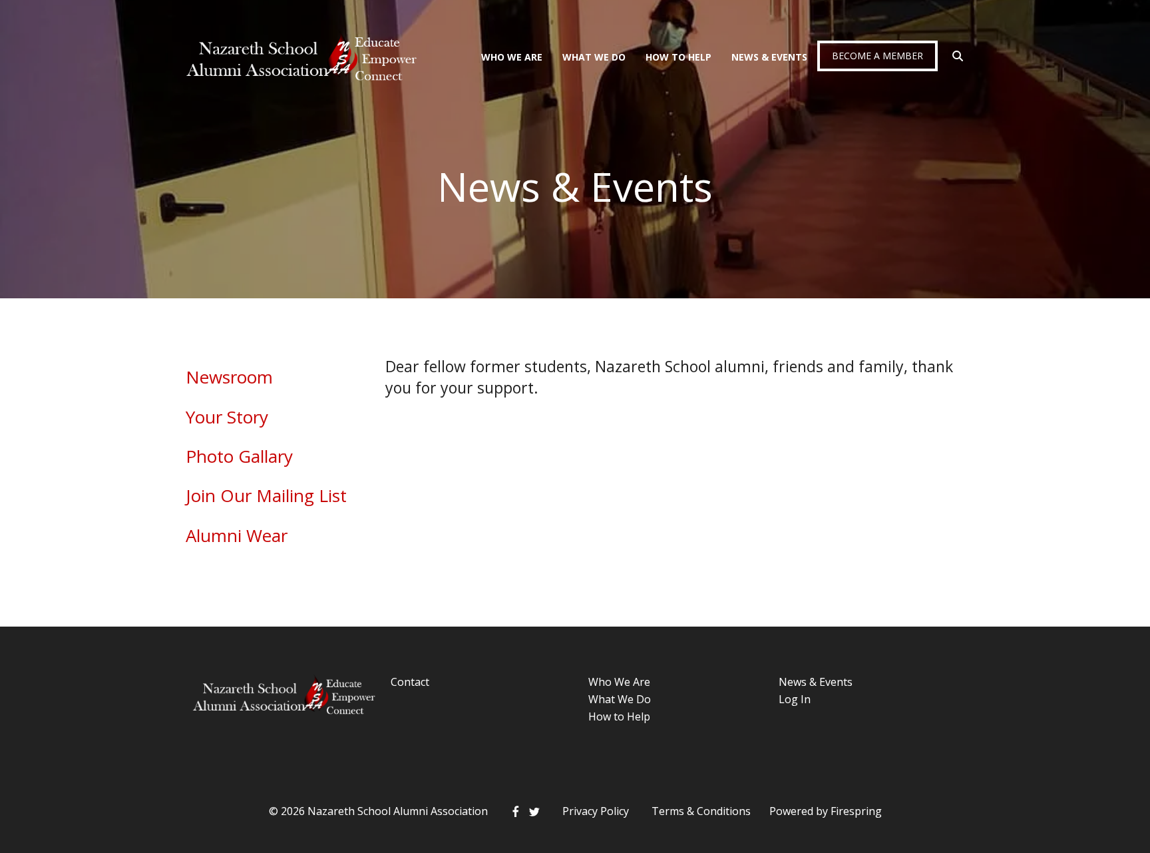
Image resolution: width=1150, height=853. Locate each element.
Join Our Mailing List (266, 495)
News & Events (769, 57)
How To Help (678, 57)
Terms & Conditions (701, 811)
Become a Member (877, 55)
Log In (795, 699)
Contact (410, 682)
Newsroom (229, 377)
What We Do (594, 57)
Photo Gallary (239, 456)
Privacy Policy (595, 811)
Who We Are (511, 57)
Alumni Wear (237, 535)
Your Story (227, 417)
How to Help (619, 716)
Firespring (856, 811)
